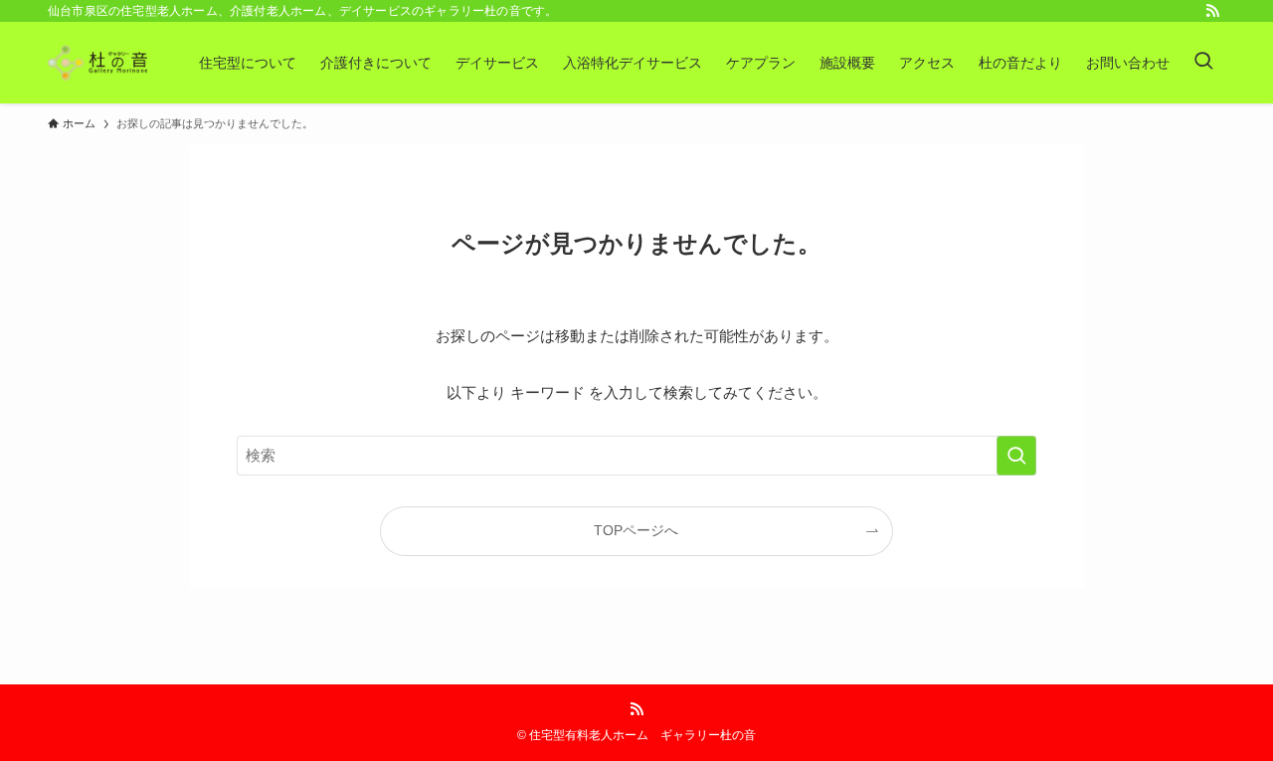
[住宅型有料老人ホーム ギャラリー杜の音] (97, 63)
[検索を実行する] (1016, 456)
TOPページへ (636, 530)
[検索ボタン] (1203, 62)
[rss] (1212, 11)
